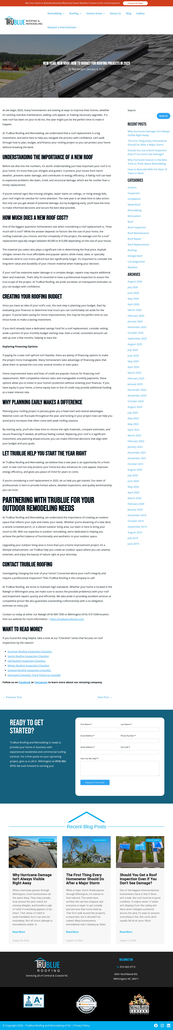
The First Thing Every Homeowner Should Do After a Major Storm (85, 879)
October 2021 (135, 464)
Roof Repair (134, 238)
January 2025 (135, 384)
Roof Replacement (138, 244)
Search (132, 110)
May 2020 (133, 486)
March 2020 (134, 498)
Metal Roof (134, 204)
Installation (134, 199)
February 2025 (136, 378)
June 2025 (133, 355)
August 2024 (135, 407)
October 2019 (135, 521)
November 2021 (137, 458)
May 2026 (133, 298)
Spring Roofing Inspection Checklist (28, 656)
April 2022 (133, 429)
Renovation (134, 216)
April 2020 (133, 492)
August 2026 (135, 281)
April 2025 (133, 367)
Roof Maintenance (138, 233)
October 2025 (135, 333)
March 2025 (134, 372)
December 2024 (137, 390)
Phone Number (128, 735)
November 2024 (137, 395)
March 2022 (134, 435)
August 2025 (135, 344)
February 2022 (136, 441)
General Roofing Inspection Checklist (29, 670)
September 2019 (137, 526)
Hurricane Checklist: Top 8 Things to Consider (34, 675)
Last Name (126, 724)
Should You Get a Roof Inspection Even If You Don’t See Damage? (138, 879)
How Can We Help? (89, 758)
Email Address (87, 735)
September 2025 (137, 338)
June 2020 (133, 481)
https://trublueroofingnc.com (67, 619)
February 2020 (136, 504)
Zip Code (125, 747)
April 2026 (133, 304)
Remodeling (54, 13)
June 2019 (133, 543)
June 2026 (133, 293)
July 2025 (133, 350)
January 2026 (135, 321)
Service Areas (94, 13)
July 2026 (133, 287)
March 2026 (134, 310)
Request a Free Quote (95, 782)
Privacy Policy (82, 1025)
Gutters (132, 187)
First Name (85, 724)
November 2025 (137, 327)
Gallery (140, 13)
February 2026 (136, 315)
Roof (130, 221)
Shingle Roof (135, 256)
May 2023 (133, 418)
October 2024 (135, 401)
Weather (133, 267)
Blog (128, 13)
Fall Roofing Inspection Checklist (27, 661)
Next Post (105, 697)
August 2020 (135, 469)
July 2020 (133, 475)
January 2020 (135, 509)
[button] (135, 3)
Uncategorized (136, 261)
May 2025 (133, 361)
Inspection (134, 193)
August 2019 (135, 532)
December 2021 (137, 452)
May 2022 (133, 424)
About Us (115, 13)
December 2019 (137, 515)
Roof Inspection (137, 227)
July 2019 (133, 538)
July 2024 (133, 412)
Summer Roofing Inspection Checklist (30, 651)
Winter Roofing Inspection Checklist (28, 665)
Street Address (87, 747)
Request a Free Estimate (61, 27)
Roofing (74, 13)
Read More (19, 931)
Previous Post (12, 697)
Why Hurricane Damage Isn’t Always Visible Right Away (32, 879)
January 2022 (135, 447)
